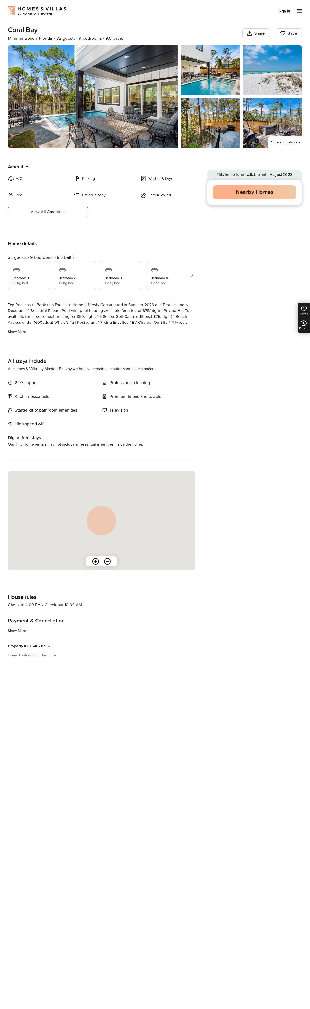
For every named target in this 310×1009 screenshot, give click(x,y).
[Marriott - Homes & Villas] (42, 28)
